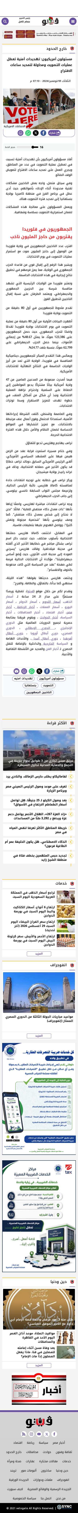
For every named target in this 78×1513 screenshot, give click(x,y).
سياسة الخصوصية (24, 1498)
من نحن (60, 1498)
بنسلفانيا (30, 685)
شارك (52, 133)
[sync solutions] (64, 1508)
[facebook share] (43, 133)
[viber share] (16, 671)
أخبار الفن (52, 649)
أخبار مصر (59, 1443)
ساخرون (46, 1470)
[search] (5, 21)
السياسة (64, 643)
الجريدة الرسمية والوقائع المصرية (49, 1489)
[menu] (73, 21)
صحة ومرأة (14, 1461)
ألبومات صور (28, 1470)
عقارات (30, 1461)
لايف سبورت (15, 1489)
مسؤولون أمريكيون (51, 678)
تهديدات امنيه (23, 678)
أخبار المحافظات (29, 612)
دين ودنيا (62, 1470)
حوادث (47, 1452)
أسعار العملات (49, 607)
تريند (13, 1470)
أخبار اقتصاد (54, 612)
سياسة (43, 1443)
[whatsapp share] (28, 133)
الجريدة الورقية (19, 1480)
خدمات (66, 1461)
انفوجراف (63, 1480)
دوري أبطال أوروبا (44, 633)
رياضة (30, 1443)
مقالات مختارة (48, 1461)
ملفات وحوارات (42, 1480)
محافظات (32, 1452)
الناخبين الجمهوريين (39, 692)
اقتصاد (17, 1443)
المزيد (39, 953)
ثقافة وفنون (64, 1452)
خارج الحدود (14, 1452)
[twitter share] (36, 133)
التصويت (48, 685)
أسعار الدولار (29, 602)
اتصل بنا (46, 1498)
